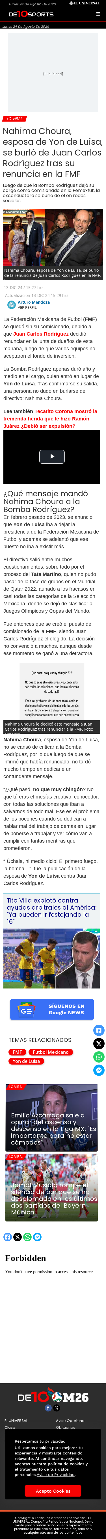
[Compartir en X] (99, 1043)
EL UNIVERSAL (16, 1420)
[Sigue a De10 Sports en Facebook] (48, 1407)
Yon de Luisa (26, 1061)
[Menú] (98, 13)
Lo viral (16, 1086)
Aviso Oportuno (70, 1420)
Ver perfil (27, 307)
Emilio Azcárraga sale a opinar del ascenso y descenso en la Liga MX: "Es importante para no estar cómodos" (53, 1129)
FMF (17, 1052)
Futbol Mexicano (51, 1052)
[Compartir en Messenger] (99, 1070)
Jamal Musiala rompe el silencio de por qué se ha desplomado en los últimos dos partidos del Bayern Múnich (54, 1199)
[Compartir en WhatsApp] (99, 1057)
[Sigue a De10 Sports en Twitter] (56, 1407)
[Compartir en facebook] (99, 1030)
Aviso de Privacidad (56, 1474)
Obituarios (65, 1427)
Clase (10, 1427)
